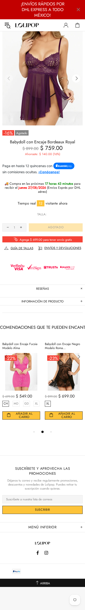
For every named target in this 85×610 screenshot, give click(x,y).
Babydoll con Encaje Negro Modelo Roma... (62, 346)
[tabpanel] (21, 383)
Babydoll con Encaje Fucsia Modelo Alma (19, 346)
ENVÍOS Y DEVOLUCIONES (62, 248)
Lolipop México (27, 25)
